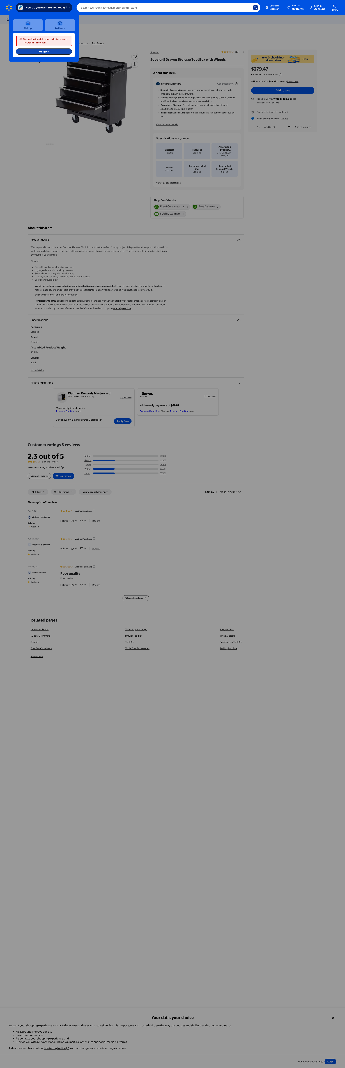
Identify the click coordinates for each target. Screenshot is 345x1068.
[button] (295, 7)
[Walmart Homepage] (9, 7)
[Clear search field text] (247, 7)
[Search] (255, 7)
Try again (44, 51)
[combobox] (168, 7)
